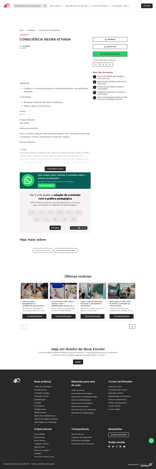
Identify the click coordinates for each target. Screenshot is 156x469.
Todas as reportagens (43, 387)
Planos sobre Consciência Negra (84, 397)
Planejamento (40, 409)
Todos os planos (77, 390)
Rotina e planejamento (117, 403)
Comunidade (117, 6)
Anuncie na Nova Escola (44, 457)
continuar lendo (55, 169)
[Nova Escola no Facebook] (109, 446)
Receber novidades (119, 435)
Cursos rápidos (114, 406)
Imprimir (111, 39)
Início (21, 30)
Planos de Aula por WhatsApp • (84, 410)
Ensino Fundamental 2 (117, 400)
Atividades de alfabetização (82, 413)
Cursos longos (114, 409)
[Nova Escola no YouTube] (124, 446)
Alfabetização (39, 400)
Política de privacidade (80, 440)
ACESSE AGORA (46, 185)
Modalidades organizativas (65, 250)
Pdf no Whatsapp (111, 54)
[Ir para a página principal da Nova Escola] (7, 5)
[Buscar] (45, 6)
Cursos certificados (99, 6)
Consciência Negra (41, 393)
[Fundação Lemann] (147, 464)
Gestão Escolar (40, 412)
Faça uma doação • (42, 450)
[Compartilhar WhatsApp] (96, 64)
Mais (125, 6)
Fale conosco (39, 437)
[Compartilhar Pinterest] (110, 64)
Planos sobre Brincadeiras (82, 403)
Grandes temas (40, 390)
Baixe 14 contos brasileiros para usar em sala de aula (110, 82)
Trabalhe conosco (41, 444)
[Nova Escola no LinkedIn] (120, 446)
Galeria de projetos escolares (46, 419)
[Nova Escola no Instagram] (116, 446)
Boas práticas (55, 6)
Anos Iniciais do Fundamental (49, 30)
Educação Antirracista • (118, 390)
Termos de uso (77, 434)
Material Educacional (80, 406)
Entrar (146, 6)
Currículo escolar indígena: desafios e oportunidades (109, 87)
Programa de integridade (81, 437)
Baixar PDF (111, 47)
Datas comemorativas (43, 250)
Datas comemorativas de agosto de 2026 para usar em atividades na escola (110, 98)
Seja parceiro (39, 447)
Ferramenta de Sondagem (82, 393)
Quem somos (39, 440)
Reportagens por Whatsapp (45, 422)
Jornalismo (31, 30)
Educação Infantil (41, 396)
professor (26, 46)
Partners (37, 453)
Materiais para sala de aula (76, 6)
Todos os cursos (115, 387)
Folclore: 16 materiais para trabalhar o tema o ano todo (109, 77)
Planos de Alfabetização (81, 400)
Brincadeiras (39, 406)
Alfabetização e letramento (119, 396)
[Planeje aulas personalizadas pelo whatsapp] (151, 440)
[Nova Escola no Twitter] (113, 446)
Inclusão (37, 403)
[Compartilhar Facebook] (103, 64)
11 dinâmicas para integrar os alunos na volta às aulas (109, 93)
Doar (78, 362)
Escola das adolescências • (45, 416)
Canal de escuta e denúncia (82, 444)
